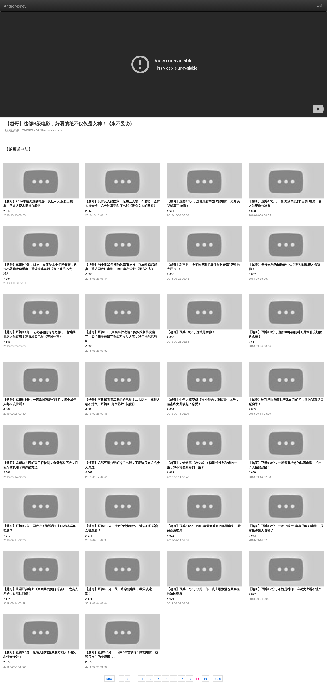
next (218, 678)
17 (190, 678)
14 (166, 678)
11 (141, 678)
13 (157, 678)
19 (205, 678)
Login (319, 5)
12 (149, 678)
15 (174, 678)
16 (182, 678)
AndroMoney (15, 6)
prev (109, 678)
